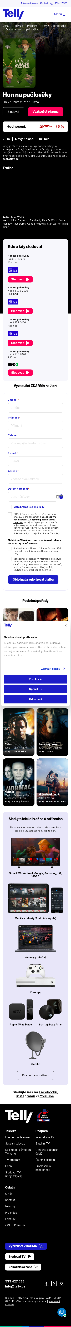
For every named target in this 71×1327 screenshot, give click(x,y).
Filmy (44, 25)
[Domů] (13, 14)
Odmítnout (35, 699)
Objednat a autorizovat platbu (33, 579)
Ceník (8, 1166)
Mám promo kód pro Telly (28, 506)
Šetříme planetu (45, 1159)
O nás (8, 1193)
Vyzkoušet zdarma (46, 112)
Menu (58, 14)
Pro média (11, 1212)
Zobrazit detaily (50, 668)
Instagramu (25, 1096)
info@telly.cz (15, 1286)
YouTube (47, 1096)
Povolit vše (35, 679)
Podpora (42, 1131)
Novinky (10, 1206)
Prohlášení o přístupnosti (43, 1167)
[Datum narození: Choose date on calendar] (61, 496)
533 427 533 (14, 1281)
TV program (12, 1159)
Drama (9, 29)
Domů (6, 25)
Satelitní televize (15, 1143)
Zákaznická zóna (29, 3)
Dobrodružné (58, 25)
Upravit (33, 689)
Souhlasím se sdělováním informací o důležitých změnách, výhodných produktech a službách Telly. (37, 551)
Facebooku (48, 1092)
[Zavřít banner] (66, 625)
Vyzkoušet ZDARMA (23, 1246)
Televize (18, 25)
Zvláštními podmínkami (41, 519)
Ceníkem (18, 522)
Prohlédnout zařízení (35, 1075)
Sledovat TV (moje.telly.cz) (13, 1174)
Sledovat (13, 112)
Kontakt (44, 3)
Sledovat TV (17, 1257)
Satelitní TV (43, 1143)
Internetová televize (17, 1137)
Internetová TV (45, 1137)
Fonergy (10, 1219)
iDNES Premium (15, 1225)
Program (32, 25)
